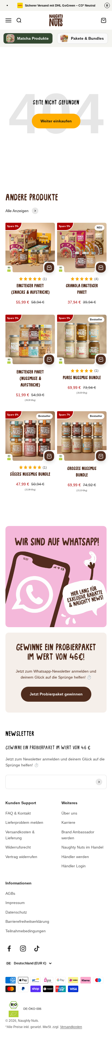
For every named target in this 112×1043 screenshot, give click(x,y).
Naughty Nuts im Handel (82, 847)
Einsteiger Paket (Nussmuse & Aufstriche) (30, 379)
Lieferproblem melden (24, 822)
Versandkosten (71, 1027)
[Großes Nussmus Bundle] (82, 455)
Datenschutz (16, 912)
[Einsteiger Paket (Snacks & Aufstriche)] (30, 267)
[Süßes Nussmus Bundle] (30, 455)
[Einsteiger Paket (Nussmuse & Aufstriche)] (30, 362)
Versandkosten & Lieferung (20, 835)
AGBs (10, 893)
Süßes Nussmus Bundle (30, 474)
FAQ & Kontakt (18, 813)
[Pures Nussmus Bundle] (82, 362)
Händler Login (73, 866)
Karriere (68, 822)
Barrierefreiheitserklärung (27, 921)
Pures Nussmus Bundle (82, 378)
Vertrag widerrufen (21, 857)
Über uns (69, 813)
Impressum (15, 902)
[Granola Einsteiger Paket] (82, 267)
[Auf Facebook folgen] (9, 948)
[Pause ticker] (107, 5)
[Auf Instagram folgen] (23, 948)
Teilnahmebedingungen (25, 931)
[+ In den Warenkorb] (49, 268)
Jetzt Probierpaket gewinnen (56, 694)
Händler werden (75, 857)
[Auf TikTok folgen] (37, 948)
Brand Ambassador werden (77, 835)
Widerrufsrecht (18, 847)
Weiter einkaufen (56, 121)
